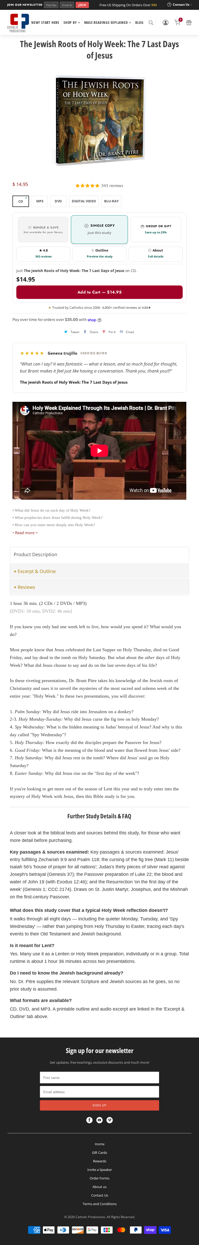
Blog (139, 22)
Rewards (99, 1161)
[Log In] (165, 22)
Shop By (71, 22)
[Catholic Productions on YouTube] (99, 1120)
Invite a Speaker (99, 1169)
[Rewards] (189, 22)
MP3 (39, 201)
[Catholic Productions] (18, 23)
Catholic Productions (90, 1217)
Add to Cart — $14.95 (99, 292)
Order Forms (99, 1178)
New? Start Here (45, 22)
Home (99, 1144)
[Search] (151, 22)
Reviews (26, 587)
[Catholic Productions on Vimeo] (109, 1120)
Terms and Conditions (100, 1203)
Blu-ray (111, 201)
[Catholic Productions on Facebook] (89, 1120)
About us (99, 1186)
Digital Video (84, 201)
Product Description (35, 554)
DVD (58, 201)
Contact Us (99, 1195)
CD (20, 201)
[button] (87, 185)
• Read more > (25, 532)
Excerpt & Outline (37, 571)
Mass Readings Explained (107, 22)
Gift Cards (99, 1152)
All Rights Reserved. (121, 1217)
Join (82, 5)
